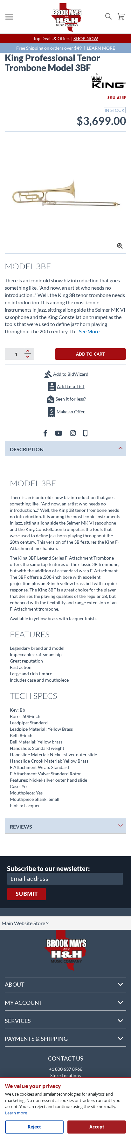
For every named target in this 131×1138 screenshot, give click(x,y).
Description (27, 449)
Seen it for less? (71, 399)
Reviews (21, 826)
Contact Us (65, 1058)
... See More (87, 331)
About (14, 984)
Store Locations (65, 1075)
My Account (24, 1002)
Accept (96, 1127)
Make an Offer (71, 411)
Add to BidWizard (70, 374)
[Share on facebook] (46, 433)
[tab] (65, 448)
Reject (34, 1127)
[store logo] (66, 17)
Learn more (16, 1113)
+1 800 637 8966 (65, 1069)
